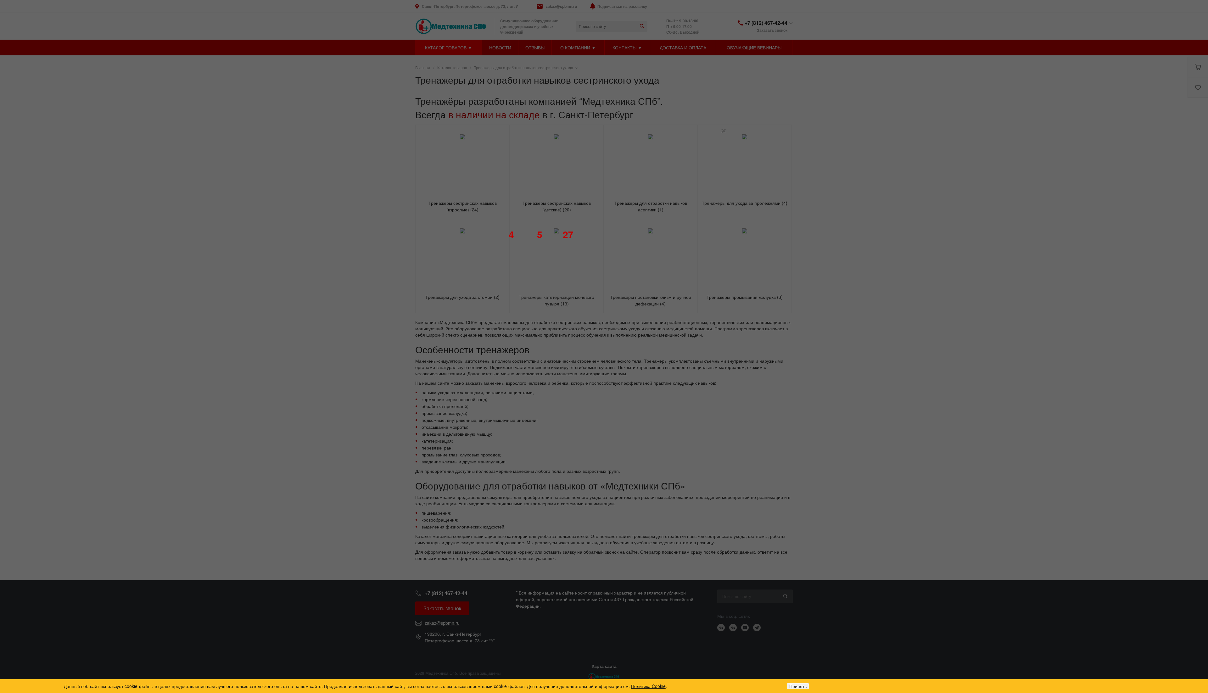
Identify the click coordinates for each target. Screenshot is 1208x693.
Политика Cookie (648, 686)
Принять (798, 686)
